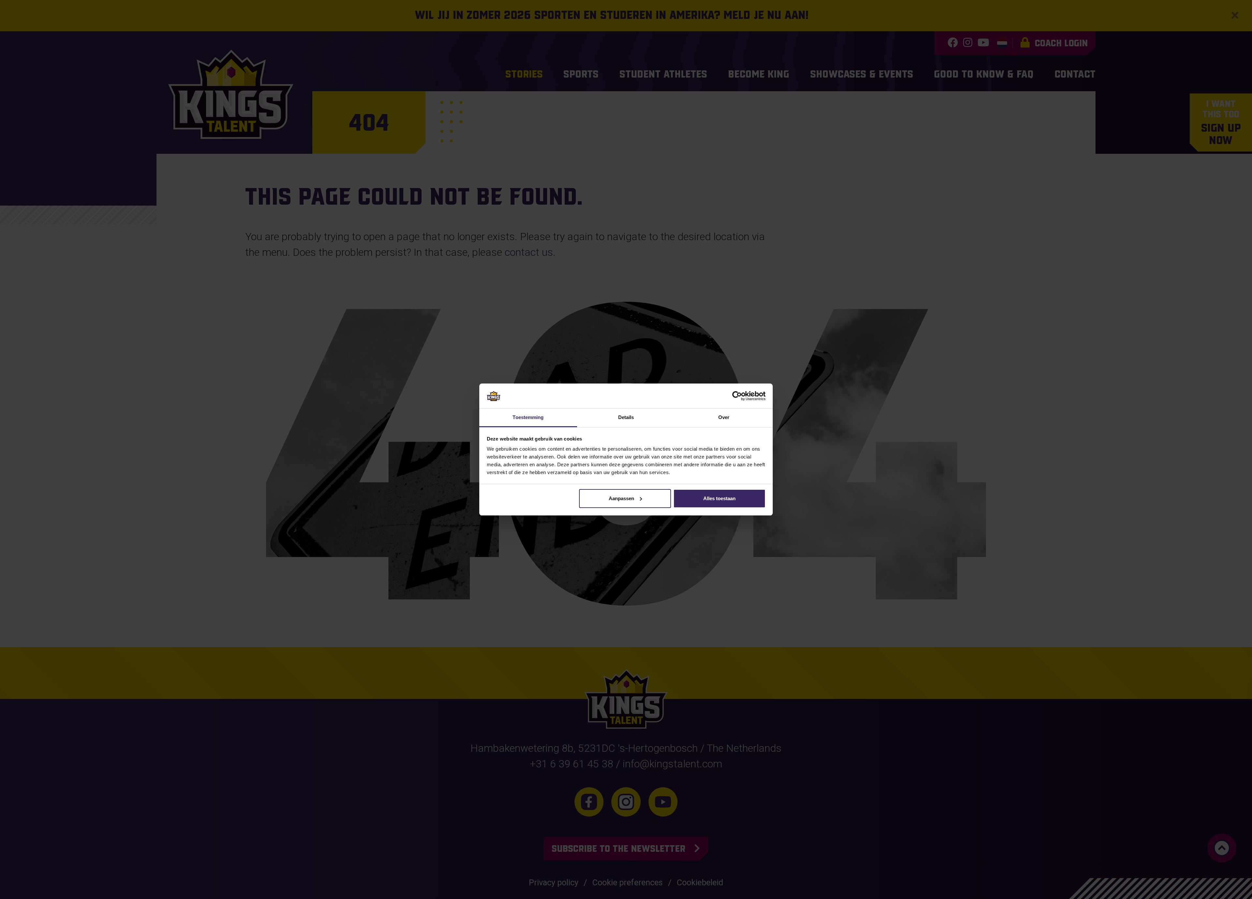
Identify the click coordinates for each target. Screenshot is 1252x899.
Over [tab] (723, 417)
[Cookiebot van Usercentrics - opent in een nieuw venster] (737, 396)
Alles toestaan (719, 498)
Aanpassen (621, 498)
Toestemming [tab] (528, 417)
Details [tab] (626, 417)
